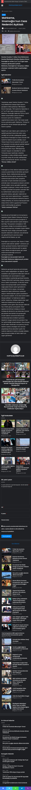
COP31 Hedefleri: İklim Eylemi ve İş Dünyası (19, 689)
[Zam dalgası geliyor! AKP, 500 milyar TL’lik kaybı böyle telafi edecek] (6, 619)
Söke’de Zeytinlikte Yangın (21, 696)
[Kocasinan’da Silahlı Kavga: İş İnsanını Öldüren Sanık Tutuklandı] (8, 423)
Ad (2, 507)
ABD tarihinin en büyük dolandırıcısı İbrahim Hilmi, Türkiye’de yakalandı (20, 681)
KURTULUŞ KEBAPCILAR (10, 28)
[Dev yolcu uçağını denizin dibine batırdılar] (6, 575)
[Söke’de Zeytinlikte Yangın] (6, 698)
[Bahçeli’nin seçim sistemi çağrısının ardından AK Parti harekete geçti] (8, 442)
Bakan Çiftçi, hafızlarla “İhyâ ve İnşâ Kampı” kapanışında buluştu (20, 600)
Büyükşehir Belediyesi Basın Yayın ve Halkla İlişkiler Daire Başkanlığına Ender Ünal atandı (21, 706)
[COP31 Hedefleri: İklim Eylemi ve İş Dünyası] (6, 691)
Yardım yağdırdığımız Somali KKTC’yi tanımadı (8, 467)
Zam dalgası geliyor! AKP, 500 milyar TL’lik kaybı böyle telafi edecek (21, 618)
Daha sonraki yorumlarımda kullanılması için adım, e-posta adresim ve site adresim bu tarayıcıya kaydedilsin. (14, 529)
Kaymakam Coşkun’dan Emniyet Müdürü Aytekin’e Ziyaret (22, 468)
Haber (10, 11)
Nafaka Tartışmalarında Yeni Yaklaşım (20, 672)
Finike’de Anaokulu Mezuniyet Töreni (18, 550)
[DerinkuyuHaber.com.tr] (15, 5)
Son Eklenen (15, 543)
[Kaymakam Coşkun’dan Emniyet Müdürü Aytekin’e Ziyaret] (23, 460)
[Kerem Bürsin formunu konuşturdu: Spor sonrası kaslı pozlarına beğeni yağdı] (6, 583)
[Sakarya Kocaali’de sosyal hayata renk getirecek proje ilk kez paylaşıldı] (6, 609)
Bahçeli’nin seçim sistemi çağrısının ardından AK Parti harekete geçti (6, 450)
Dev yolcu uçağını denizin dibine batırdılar (20, 574)
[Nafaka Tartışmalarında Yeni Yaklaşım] (6, 673)
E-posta (4, 513)
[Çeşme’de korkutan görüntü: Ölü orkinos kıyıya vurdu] (23, 423)
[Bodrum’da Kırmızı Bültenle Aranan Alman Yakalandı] (6, 90)
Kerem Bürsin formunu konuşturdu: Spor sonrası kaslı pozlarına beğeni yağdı (21, 583)
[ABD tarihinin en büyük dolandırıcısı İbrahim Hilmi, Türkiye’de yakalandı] (6, 681)
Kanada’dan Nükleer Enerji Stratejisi (22, 448)
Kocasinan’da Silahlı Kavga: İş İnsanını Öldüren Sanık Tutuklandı (7, 431)
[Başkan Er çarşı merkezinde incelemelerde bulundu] (6, 657)
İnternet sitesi (5, 520)
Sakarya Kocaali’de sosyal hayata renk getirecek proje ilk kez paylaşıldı (19, 609)
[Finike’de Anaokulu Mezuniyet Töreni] (6, 82)
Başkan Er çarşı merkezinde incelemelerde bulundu (20, 656)
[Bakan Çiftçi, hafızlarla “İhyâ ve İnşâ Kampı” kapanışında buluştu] (6, 601)
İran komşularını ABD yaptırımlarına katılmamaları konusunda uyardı (13, 634)
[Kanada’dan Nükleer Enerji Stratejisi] (23, 442)
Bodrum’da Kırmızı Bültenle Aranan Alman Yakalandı (20, 558)
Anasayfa (5, 11)
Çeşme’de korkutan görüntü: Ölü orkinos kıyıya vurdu (22, 430)
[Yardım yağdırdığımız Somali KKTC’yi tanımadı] (8, 460)
